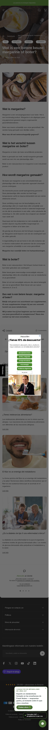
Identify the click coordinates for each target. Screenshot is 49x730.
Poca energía (24, 365)
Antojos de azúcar (23, 361)
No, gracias (23, 372)
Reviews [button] (3, 370)
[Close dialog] (38, 336)
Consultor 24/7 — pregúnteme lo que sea (33, 715)
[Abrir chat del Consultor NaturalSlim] (41, 723)
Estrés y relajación (23, 357)
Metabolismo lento (23, 353)
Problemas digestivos (23, 368)
